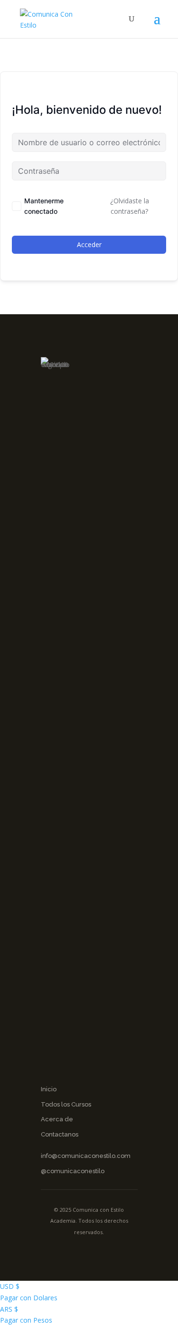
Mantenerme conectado (44, 206)
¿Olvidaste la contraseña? (129, 206)
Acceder (89, 244)
